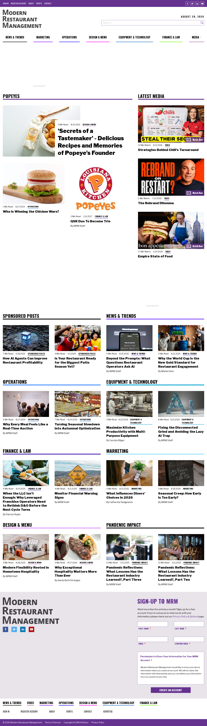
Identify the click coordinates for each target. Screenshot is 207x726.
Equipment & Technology (136, 421)
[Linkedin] (197, 3)
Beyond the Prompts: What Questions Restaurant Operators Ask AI (128, 362)
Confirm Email (181, 643)
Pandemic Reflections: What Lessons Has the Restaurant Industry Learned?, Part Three (124, 573)
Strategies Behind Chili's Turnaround (168, 150)
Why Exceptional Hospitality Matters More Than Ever (76, 571)
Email (140, 643)
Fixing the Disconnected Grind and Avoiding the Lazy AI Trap (181, 432)
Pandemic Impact (140, 562)
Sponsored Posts (36, 353)
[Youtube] (202, 3)
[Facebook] (187, 3)
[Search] (202, 22)
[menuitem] (6, 3)
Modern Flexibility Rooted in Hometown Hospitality (26, 569)
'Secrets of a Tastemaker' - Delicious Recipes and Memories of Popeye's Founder (91, 141)
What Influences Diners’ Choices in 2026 (125, 495)
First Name (143, 628)
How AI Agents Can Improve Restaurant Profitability (25, 360)
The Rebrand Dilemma (156, 203)
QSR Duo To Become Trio (90, 221)
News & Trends (138, 353)
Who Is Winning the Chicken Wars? (31, 211)
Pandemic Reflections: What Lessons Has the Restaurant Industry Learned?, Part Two (176, 573)
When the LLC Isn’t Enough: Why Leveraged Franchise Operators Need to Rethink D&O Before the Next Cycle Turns (25, 501)
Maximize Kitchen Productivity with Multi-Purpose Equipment (126, 432)
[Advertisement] (103, 65)
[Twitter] (192, 3)
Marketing (137, 488)
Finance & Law (101, 216)
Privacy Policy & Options (185, 616)
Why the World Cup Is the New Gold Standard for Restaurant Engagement (178, 362)
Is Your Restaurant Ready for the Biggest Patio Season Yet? (75, 362)
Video (167, 144)
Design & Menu (89, 124)
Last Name (179, 628)
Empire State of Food (155, 256)
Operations (33, 206)
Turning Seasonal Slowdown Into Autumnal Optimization (77, 426)
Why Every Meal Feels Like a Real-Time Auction (25, 426)
